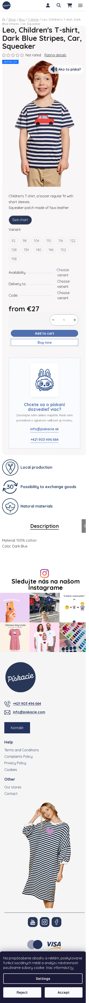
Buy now (45, 342)
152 (63, 250)
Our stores (12, 787)
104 (36, 241)
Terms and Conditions (21, 750)
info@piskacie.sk (44, 429)
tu (71, 967)
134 (26, 250)
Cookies (10, 769)
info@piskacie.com (29, 712)
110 (48, 241)
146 (51, 250)
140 (38, 250)
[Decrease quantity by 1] (53, 320)
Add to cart (44, 333)
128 (14, 250)
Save (16, 354)
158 (14, 259)
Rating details (55, 55)
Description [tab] (44, 526)
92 (13, 241)
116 (61, 241)
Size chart (20, 220)
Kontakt (17, 728)
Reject (22, 992)
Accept (64, 992)
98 (25, 241)
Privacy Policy (15, 763)
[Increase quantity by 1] (75, 320)
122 (72, 241)
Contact (10, 793)
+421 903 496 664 (44, 439)
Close (29, 355)
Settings (43, 978)
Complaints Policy (18, 756)
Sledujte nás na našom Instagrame (45, 584)
